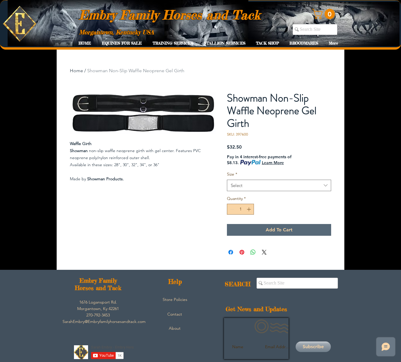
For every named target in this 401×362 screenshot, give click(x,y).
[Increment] (249, 209)
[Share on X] (264, 252)
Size (232, 174)
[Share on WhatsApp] (253, 252)
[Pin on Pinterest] (241, 252)
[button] (324, 14)
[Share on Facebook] (230, 252)
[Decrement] (231, 209)
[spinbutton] (240, 209)
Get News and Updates (256, 309)
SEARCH (237, 284)
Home (76, 70)
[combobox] (279, 185)
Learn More (273, 162)
